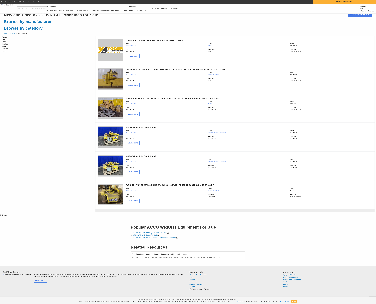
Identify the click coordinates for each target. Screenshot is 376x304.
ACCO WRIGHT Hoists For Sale (145, 235)
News (191, 277)
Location (296, 50)
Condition (211, 50)
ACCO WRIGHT (131, 45)
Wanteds (174, 8)
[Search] (44, 8)
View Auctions (134, 10)
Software (155, 8)
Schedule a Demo (196, 284)
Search (12, 33)
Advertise (165, 8)
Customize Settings (284, 301)
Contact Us (193, 282)
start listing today (344, 2)
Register (286, 286)
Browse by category (23, 28)
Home (6, 33)
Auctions (132, 7)
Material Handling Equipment (217, 132)
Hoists (210, 45)
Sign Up (371, 11)
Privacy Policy (235, 301)
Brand (131, 44)
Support (192, 279)
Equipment (51, 7)
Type (210, 44)
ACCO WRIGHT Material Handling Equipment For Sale (154, 238)
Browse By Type (89, 10)
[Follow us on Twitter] (202, 292)
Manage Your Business (198, 275)
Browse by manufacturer (28, 21)
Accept (294, 301)
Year (130, 50)
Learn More (37, 2)
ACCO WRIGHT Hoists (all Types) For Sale (150, 233)
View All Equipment (103, 10)
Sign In (363, 11)
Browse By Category (55, 10)
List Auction (145, 10)
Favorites (362, 6)
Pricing (192, 286)
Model (294, 44)
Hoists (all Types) (213, 74)
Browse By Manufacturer (73, 10)
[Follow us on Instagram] (195, 292)
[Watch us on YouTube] (198, 292)
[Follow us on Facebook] (191, 292)
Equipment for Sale (290, 275)
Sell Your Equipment (119, 10)
